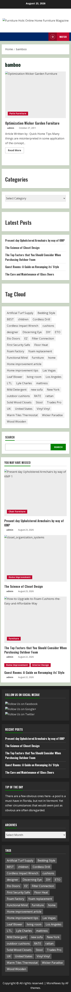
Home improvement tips (22, 370)
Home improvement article (24, 364)
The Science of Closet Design (22, 248)
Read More (16, 150)
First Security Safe (18, 345)
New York (53, 389)
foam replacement (40, 351)
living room (34, 377)
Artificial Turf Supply (20, 313)
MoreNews (54, 983)
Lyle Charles (24, 383)
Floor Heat (41, 345)
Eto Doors (13, 338)
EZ (26, 338)
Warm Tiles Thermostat (22, 415)
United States (23, 409)
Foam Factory (15, 351)
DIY (48, 332)
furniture (38, 358)
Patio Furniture (17, 113)
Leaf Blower (14, 377)
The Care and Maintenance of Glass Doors (29, 274)
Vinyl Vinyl (43, 409)
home (51, 358)
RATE (37, 396)
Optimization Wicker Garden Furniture (35, 94)
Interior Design (40, 665)
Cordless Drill (41, 319)
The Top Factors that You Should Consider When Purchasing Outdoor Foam (35, 650)
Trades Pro (54, 402)
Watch (63, 36)
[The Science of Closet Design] (35, 558)
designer (12, 332)
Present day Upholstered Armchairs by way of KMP (35, 240)
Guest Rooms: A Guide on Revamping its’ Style (32, 267)
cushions (48, 326)
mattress (42, 383)
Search (10, 437)
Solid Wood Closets (19, 402)
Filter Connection (43, 338)
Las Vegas (49, 370)
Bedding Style (46, 313)
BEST (10, 319)
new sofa (37, 389)
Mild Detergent (17, 389)
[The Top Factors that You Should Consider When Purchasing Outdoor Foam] (35, 620)
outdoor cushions (18, 396)
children (23, 319)
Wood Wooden (16, 421)
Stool (39, 402)
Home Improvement (20, 577)
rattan (49, 396)
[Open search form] (45, 36)
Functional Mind (17, 358)
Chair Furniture (17, 511)
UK (9, 409)
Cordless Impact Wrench (22, 326)
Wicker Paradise (52, 415)
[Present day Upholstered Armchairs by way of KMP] (35, 493)
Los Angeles (53, 377)
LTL (9, 383)
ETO (57, 332)
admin (10, 128)
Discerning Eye (32, 332)
